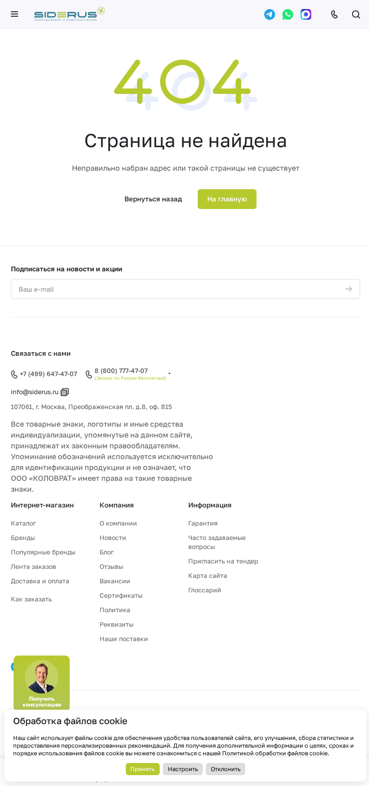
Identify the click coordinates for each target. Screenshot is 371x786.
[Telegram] (269, 14)
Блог (107, 552)
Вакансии (115, 581)
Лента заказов (33, 566)
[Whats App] (287, 14)
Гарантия (203, 523)
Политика (115, 610)
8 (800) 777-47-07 (121, 370)
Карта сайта (207, 575)
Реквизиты (116, 624)
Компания (117, 505)
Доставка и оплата (40, 581)
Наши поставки (124, 638)
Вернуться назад (153, 199)
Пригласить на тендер (223, 561)
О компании (118, 523)
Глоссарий (204, 590)
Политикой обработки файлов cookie (275, 753)
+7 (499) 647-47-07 (48, 373)
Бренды (23, 537)
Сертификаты (121, 595)
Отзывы (111, 566)
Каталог (23, 523)
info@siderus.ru (34, 391)
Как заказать (31, 599)
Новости (113, 537)
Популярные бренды (43, 552)
